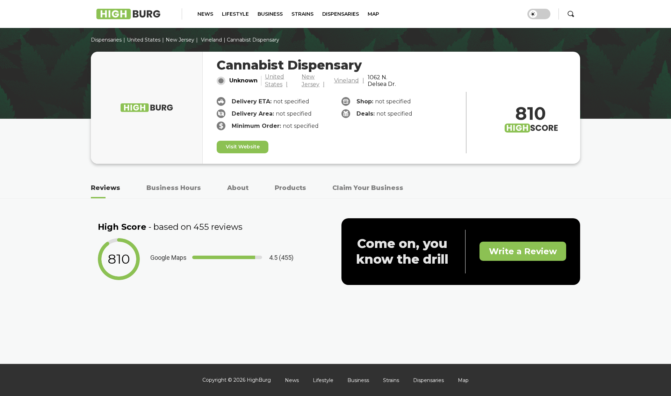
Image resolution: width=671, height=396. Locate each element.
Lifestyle (235, 14)
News (205, 14)
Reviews (105, 188)
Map (373, 14)
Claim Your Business (367, 188)
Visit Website (243, 147)
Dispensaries (340, 14)
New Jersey (180, 40)
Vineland (211, 40)
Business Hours (173, 188)
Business (270, 14)
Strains (302, 14)
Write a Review (523, 251)
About (237, 188)
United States (274, 80)
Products (290, 188)
